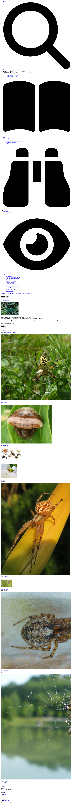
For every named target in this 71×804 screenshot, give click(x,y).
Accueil (7, 293)
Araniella (3, 480)
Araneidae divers (4, 461)
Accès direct (6, 72)
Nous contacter (9, 291)
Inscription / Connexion (11, 212)
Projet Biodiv (6, 800)
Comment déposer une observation (13, 277)
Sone (4, 799)
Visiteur (2, 293)
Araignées (24, 293)
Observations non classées (12, 75)
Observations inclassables (11, 76)
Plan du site (8, 287)
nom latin (14, 332)
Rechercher (6, 71)
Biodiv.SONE (6, 1)
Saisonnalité (6, 300)
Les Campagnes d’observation (12, 278)
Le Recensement (9, 276)
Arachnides (18, 293)
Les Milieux (8, 143)
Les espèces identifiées (11, 281)
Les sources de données (11, 283)
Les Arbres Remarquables (11, 142)
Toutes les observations (11, 279)
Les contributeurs (10, 282)
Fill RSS (5, 794)
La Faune (8, 138)
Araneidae (29, 293)
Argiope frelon (4, 402)
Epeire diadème (4, 781)
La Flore (8, 139)
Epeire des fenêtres (5, 670)
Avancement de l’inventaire (12, 286)
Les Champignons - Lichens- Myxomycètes (15, 141)
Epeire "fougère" (4, 576)
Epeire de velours (4, 589)
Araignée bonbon (4, 445)
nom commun (8, 332)
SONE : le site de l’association (12, 289)
